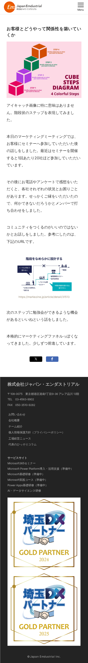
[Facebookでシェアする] (52, 359)
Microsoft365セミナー (22, 463)
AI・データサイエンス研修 (24, 490)
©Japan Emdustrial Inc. (44, 656)
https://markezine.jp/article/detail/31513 (44, 297)
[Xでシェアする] (36, 359)
